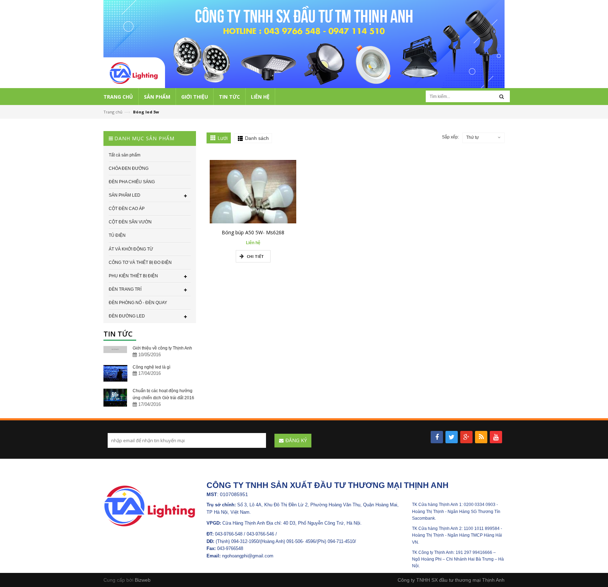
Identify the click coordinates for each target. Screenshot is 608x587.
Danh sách (257, 138)
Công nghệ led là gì (151, 367)
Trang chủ (112, 112)
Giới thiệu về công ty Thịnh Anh (162, 348)
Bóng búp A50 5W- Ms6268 (253, 232)
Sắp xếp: (450, 137)
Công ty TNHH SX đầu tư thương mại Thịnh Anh (451, 580)
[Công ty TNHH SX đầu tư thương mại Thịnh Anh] (149, 505)
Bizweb (143, 580)
